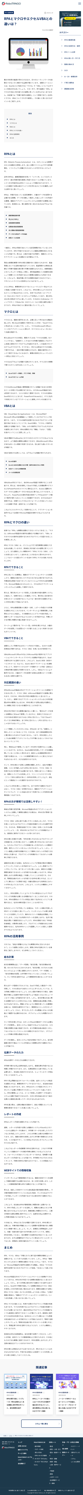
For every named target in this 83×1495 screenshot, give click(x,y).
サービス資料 (22, 1453)
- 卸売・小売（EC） (55, 1449)
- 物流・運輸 (53, 1459)
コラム (10, 1435)
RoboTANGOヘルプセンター (25, 1458)
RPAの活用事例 (14, 134)
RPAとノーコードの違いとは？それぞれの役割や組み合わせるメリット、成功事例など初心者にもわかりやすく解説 (41, 1404)
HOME (5, 1435)
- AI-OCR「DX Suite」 (41, 1459)
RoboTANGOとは (39, 1442)
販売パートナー (65, 1453)
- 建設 (51, 1474)
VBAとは (12, 127)
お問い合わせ (22, 1446)
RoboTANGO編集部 (47, 30)
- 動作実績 (37, 1446)
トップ (20, 1442)
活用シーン (52, 1442)
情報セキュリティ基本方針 (65, 1490)
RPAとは (12, 119)
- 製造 (51, 1446)
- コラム (73, 1459)
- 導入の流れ (38, 1452)
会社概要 (21, 1463)
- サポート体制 (38, 1449)
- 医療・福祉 (53, 1462)
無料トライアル (23, 1450)
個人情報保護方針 (49, 1490)
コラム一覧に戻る (41, 1423)
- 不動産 (51, 1471)
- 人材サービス (53, 1477)
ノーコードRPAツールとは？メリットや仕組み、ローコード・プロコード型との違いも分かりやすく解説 (67, 1404)
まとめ (12, 138)
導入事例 (65, 1449)
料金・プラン (65, 1443)
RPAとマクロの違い (16, 130)
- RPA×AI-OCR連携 (40, 1455)
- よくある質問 (75, 1462)
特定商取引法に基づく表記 (16, 1490)
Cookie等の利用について (34, 1490)
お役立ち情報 (74, 1442)
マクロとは (13, 123)
